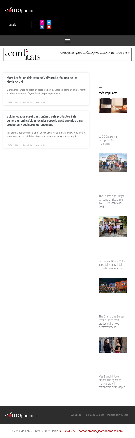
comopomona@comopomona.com (101, 431)
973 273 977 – (69, 431)
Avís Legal (76, 414)
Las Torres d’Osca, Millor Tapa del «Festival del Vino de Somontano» (112, 264)
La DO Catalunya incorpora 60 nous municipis (109, 140)
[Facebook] (42, 27)
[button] (67, 41)
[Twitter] (49, 22)
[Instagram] (42, 22)
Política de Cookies (94, 414)
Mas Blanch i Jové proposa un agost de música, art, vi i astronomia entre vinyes (112, 382)
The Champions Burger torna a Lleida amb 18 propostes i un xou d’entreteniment (111, 322)
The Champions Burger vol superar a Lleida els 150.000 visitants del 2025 (111, 201)
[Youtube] (49, 27)
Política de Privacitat (117, 414)
